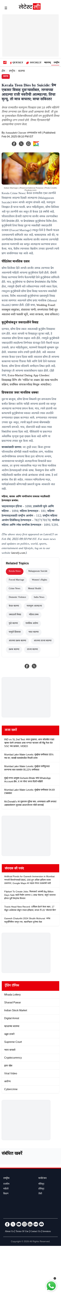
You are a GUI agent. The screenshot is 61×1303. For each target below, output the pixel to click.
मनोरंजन (42, 1179)
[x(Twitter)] (21, 143)
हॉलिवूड (41, 1189)
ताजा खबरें (11, 730)
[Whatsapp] (28, 143)
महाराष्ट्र (47, 63)
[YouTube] (18, 1224)
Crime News (14, 589)
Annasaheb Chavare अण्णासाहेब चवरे (23, 133)
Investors (46, 1231)
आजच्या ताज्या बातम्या (42, 641)
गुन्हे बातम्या (13, 623)
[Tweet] (34, 666)
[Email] (41, 1224)
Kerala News (14, 571)
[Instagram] (24, 1224)
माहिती (5, 1189)
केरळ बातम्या (14, 606)
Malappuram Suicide (37, 571)
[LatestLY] (30, 9)
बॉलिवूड (41, 1184)
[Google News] (35, 1224)
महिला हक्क (34, 615)
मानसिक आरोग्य (32, 623)
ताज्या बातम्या (32, 649)
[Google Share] (41, 146)
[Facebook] (14, 143)
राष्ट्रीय (56, 63)
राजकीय (6, 1184)
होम (3, 71)
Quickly (18, 63)
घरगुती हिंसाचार (15, 632)
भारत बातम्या (33, 632)
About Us (9, 1231)
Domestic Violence (17, 597)
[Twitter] (13, 1224)
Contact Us (35, 1231)
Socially (35, 63)
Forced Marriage (16, 580)
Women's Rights (39, 580)
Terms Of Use (22, 1231)
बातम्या (21, 71)
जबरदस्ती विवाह (15, 615)
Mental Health (34, 589)
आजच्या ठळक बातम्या (17, 641)
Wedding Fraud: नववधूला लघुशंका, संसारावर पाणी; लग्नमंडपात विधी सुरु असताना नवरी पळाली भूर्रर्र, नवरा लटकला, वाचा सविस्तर (30, 310)
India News (39, 597)
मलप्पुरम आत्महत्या (34, 606)
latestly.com (18, 553)
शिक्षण (5, 1194)
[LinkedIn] (30, 1224)
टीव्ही (40, 1194)
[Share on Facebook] (27, 666)
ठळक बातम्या (14, 649)
